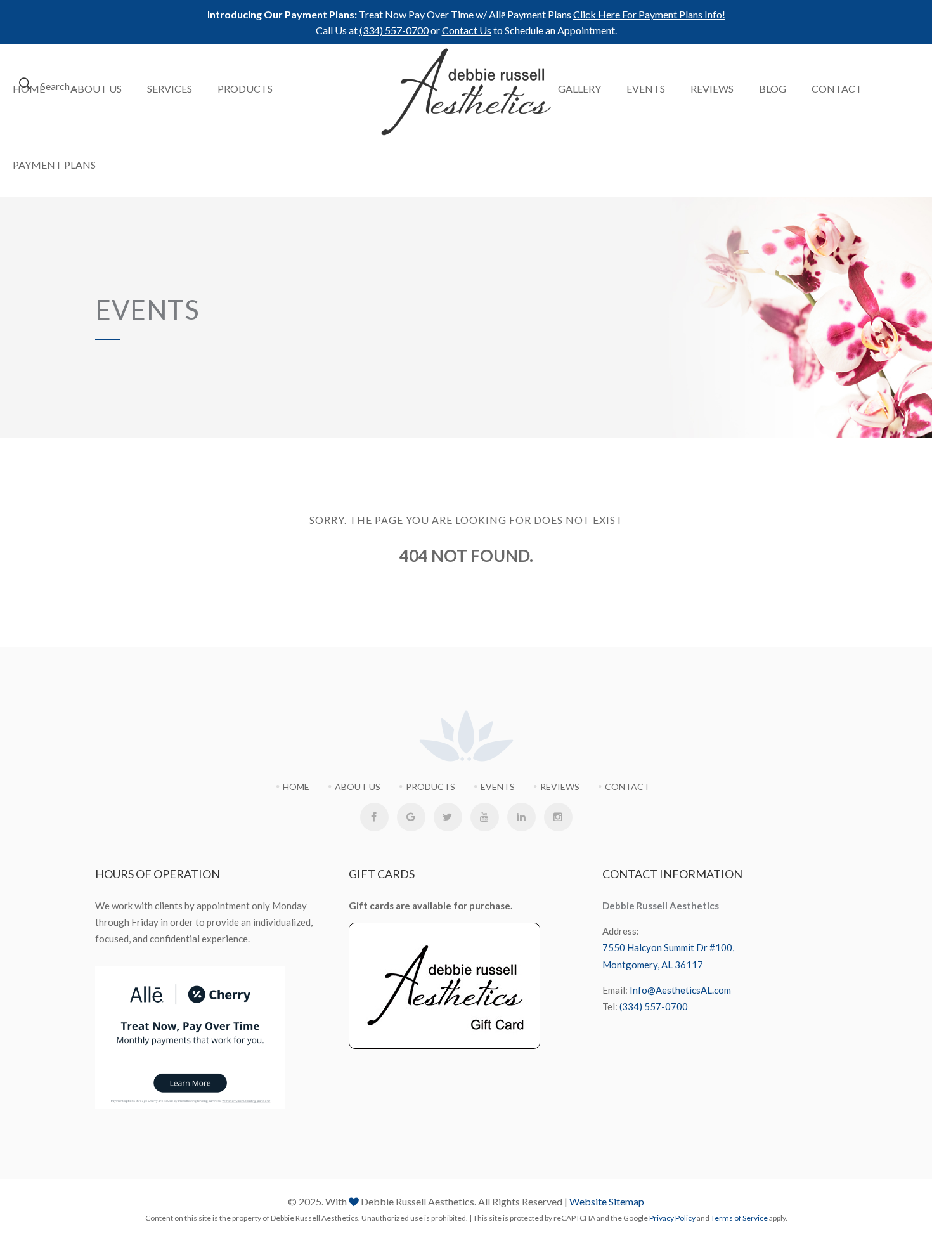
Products (245, 88)
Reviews (712, 88)
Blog (772, 88)
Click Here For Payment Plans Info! (649, 14)
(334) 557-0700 (394, 30)
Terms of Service (739, 1218)
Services (169, 88)
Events (645, 88)
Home (29, 88)
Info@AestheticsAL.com (680, 990)
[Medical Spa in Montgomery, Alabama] (466, 92)
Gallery (579, 88)
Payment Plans (54, 165)
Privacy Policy (672, 1218)
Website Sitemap (606, 1201)
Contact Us (466, 30)
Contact (837, 88)
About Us (96, 88)
